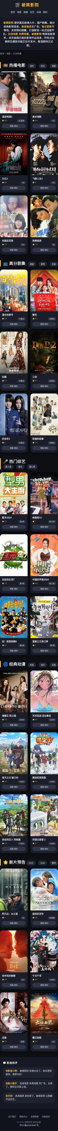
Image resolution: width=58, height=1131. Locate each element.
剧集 (26, 12)
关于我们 (12, 1116)
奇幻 (43, 664)
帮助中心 (23, 1116)
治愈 (54, 664)
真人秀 (8, 466)
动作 (32, 66)
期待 (54, 863)
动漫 (38, 12)
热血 (32, 664)
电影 (19, 12)
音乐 (20, 466)
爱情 (43, 264)
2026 (42, 863)
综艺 (32, 12)
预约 (45, 12)
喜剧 (54, 66)
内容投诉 (46, 1116)
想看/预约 (14, 126)
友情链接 (35, 1116)
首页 (13, 12)
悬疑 (32, 264)
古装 (54, 264)
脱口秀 (32, 466)
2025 (31, 863)
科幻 (43, 66)
